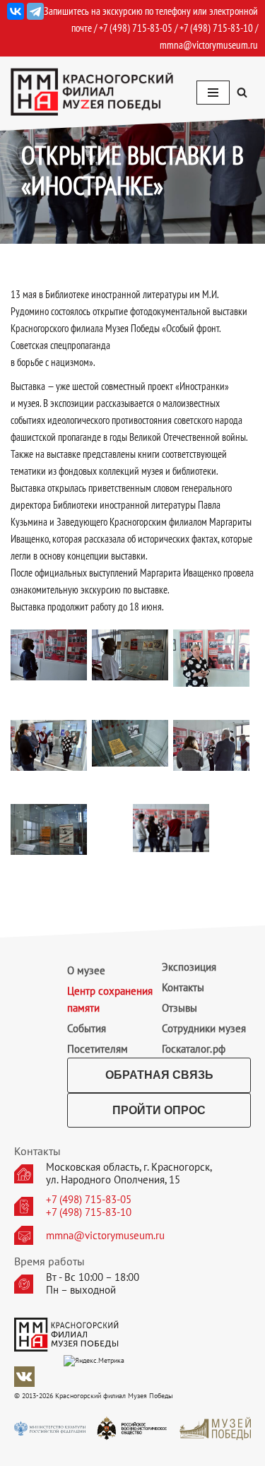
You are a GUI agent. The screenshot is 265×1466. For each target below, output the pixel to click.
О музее (86, 970)
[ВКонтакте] (15, 11)
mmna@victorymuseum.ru (209, 45)
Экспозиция (189, 967)
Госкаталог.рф (193, 1049)
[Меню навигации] (213, 93)
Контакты (183, 987)
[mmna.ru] (92, 92)
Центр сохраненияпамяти (110, 999)
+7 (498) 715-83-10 (88, 1212)
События (86, 1028)
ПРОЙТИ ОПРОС (159, 1110)
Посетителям (97, 1049)
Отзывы (179, 1008)
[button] (242, 92)
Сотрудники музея (204, 1028)
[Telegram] (35, 11)
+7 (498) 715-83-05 (88, 1199)
